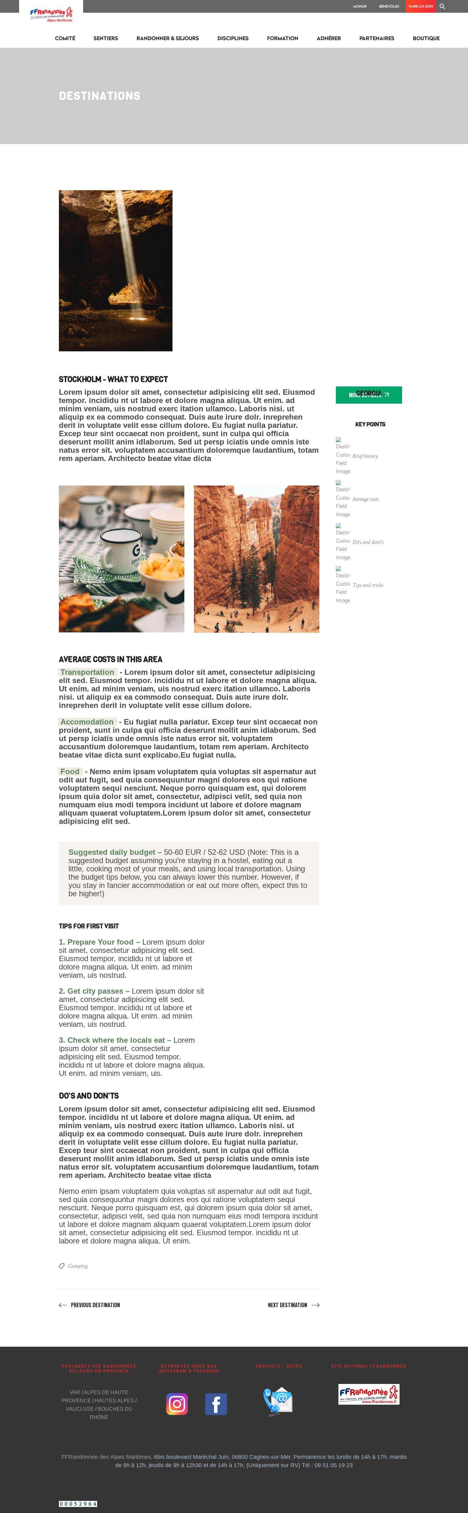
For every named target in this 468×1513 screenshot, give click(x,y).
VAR (75, 1392)
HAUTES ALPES (114, 1400)
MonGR (359, 6)
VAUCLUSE (80, 1409)
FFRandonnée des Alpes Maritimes (106, 1457)
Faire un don (421, 6)
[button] (442, 6)
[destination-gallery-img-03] (352, 270)
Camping (78, 1266)
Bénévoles (389, 6)
